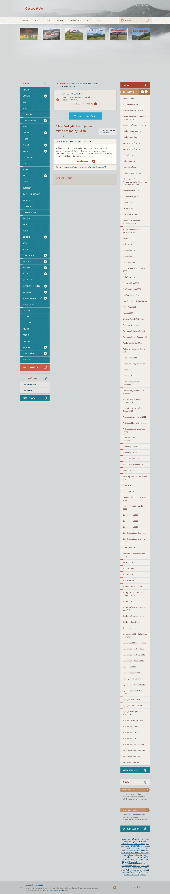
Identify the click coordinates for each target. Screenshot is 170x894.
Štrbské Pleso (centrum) (136, 873)
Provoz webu (144, 859)
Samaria (125, 868)
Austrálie (25, 96)
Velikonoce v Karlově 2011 (133, 649)
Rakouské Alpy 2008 (131, 458)
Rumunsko (25, 268)
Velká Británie (27, 353)
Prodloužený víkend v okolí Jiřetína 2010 (133, 400)
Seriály (38, 20)
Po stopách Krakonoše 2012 (134, 331)
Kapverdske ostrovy (31, 194)
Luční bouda (130, 848)
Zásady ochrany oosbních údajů (58, 890)
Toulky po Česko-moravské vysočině (134, 608)
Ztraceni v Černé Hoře (132, 762)
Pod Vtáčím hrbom (141, 855)
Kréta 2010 (127, 244)
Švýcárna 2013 (128, 574)
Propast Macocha (133, 859)
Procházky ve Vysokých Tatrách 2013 (132, 409)
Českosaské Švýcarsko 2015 (134, 125)
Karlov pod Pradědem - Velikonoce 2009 (132, 222)
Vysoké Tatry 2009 (130, 726)
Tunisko (26, 335)
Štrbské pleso (135, 872)
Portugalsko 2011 (130, 358)
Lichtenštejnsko (30, 212)
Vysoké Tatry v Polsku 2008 (133, 744)
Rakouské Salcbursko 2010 (133, 464)
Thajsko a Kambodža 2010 (133, 586)
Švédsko (26, 317)
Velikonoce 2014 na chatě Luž (134, 643)
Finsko (25, 139)
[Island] (51, 34)
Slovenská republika (30, 286)
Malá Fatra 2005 (129, 277)
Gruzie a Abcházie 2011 (132, 143)
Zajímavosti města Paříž (132, 756)
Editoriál (25, 133)
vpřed (146, 91)
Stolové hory (28, 304)
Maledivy (26, 218)
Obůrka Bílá (102, 167)
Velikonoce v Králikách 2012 (134, 655)
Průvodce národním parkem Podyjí (134, 430)
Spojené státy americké (31, 298)
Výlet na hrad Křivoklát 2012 (134, 685)
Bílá (60, 167)
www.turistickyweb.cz (31, 384)
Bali (24, 102)
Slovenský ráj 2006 (130, 521)
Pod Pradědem (128, 855)
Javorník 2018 (128, 208)
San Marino (27, 280)
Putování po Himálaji (131, 446)
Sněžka (130, 868)
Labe (142, 846)
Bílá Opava (145, 839)
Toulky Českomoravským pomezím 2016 (133, 593)
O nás (89, 20)
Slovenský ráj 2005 (130, 515)
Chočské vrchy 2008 (131, 190)
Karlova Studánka (139, 844)
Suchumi (136, 868)
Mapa (99, 20)
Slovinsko (25, 292)
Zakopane (134, 870)
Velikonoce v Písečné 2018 (133, 661)
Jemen (25, 182)
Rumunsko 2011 (129, 491)
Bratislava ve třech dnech (133, 110)
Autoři (49, 20)
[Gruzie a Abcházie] (74, 34)
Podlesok (132, 852)
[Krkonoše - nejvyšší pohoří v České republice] (96, 34)
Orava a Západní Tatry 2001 (133, 319)
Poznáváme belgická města (134, 364)
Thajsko (26, 329)
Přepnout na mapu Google (86, 116)
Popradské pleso (130, 857)
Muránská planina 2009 (132, 289)
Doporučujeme (75, 20)
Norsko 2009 (128, 313)
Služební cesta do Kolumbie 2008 (134, 540)
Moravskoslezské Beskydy (109, 131)
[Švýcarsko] (141, 34)
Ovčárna (138, 850)
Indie (25, 163)
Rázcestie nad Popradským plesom (135, 864)
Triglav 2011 (127, 628)
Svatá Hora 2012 (129, 547)
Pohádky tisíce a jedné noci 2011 (134, 350)
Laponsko (27, 206)
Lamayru (147, 846)
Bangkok (137, 839)
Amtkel (130, 839)
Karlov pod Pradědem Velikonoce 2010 (131, 230)
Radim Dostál (37, 885)
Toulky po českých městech (134, 616)
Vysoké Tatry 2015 (130, 738)
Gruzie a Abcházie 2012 (132, 149)
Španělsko (27, 310)
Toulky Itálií (127, 601)
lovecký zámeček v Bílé (87, 167)
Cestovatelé (36, 8)
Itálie (23, 176)
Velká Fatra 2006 (129, 667)
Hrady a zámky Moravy (132, 173)
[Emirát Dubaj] (29, 34)
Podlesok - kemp (143, 852)
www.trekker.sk (29, 390)
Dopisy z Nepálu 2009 (131, 137)
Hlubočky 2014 (128, 155)
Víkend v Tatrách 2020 (131, 673)
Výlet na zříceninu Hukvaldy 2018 (133, 692)
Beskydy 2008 (128, 98)
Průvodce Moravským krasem (135, 423)
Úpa (123, 872)
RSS (115, 888)
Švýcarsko (27, 323)
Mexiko (25, 231)
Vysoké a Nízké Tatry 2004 (133, 720)
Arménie (26, 90)
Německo (25, 237)
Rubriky (26, 20)
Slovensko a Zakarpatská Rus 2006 (134, 507)
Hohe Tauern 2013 (130, 161)
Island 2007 (127, 202)
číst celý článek (81, 161)
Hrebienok (124, 844)
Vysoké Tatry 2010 (130, 732)
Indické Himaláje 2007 (131, 196)
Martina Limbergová (66, 142)
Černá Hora (27, 114)
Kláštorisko (135, 846)
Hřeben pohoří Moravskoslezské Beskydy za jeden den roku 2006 (135, 182)
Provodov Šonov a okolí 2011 (134, 417)
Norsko (26, 249)
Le (125, 848)
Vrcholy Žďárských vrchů (133, 679)
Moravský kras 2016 (131, 283)
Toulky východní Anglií (131, 622)
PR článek (130, 862)
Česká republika (28, 120)
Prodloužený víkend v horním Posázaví (134, 392)
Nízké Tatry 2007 (129, 307)
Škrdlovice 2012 (129, 562)
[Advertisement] (85, 61)
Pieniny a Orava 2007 (131, 325)
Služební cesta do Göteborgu (134, 533)
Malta (25, 225)
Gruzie (24, 151)
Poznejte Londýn (129, 370)
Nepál (25, 243)
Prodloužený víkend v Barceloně (131, 383)
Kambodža (27, 188)
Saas (138, 866)
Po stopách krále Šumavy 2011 (135, 337)
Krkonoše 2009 (129, 256)
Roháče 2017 (128, 485)
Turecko (26, 341)
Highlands (135, 841)
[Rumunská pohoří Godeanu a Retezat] (118, 34)
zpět (142, 91)
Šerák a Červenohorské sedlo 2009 (135, 555)
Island (25, 169)
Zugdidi (146, 870)
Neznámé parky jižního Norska (135, 301)
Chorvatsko (28, 157)
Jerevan (130, 844)
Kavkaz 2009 (128, 238)
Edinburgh (127, 842)
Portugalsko (27, 255)
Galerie (60, 20)
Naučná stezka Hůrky (131, 295)
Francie (24, 145)
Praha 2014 (127, 376)
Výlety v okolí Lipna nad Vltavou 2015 (132, 713)
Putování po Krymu (130, 452)
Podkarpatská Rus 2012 (132, 343)
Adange (124, 839)
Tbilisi (128, 870)
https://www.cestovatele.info (81, 83)
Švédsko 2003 (128, 568)
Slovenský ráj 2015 (130, 527)
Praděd (139, 857)
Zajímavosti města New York (134, 750)
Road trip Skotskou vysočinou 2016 (135, 478)
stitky (95, 83)
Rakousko (25, 261)
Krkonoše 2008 (129, 250)
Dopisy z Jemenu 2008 (132, 131)
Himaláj (142, 841)
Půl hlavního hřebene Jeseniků (131, 439)
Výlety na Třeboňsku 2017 (133, 705)
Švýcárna (143, 874)
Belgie (25, 108)
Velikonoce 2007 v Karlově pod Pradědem (135, 635)
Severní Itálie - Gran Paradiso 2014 (134, 498)
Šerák (127, 872)
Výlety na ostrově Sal (131, 699)
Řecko (24, 274)
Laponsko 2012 (129, 262)
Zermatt (140, 870)
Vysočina (26, 359)
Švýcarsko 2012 (129, 580)
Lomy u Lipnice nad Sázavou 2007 (134, 269)
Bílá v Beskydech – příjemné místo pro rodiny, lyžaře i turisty (74, 130)
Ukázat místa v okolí (84, 104)
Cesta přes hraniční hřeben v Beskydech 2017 (134, 117)
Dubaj (25, 127)
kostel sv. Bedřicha (68, 86)
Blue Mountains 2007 (131, 104)
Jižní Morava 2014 (130, 214)
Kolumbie (26, 200)
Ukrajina (25, 347)
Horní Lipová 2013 (130, 167)
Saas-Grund (145, 866)
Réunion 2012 (128, 470)
